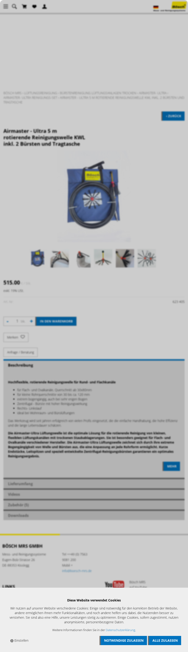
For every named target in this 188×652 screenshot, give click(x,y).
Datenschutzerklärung (120, 630)
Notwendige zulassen (124, 640)
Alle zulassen (165, 640)
